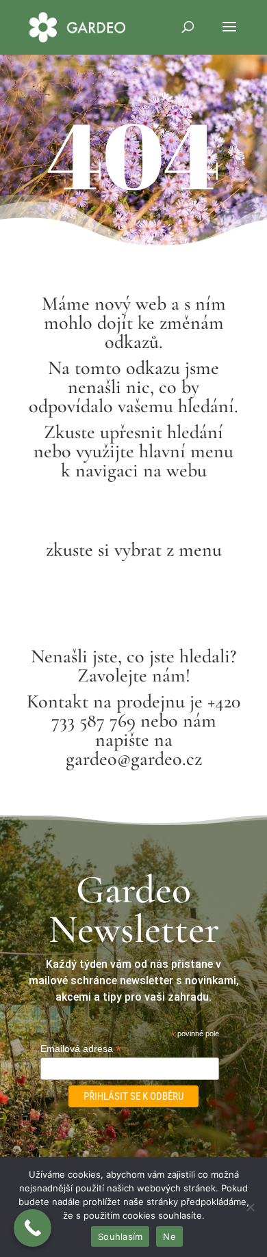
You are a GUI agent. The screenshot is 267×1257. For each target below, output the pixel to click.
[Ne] (250, 1207)
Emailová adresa (80, 1048)
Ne (169, 1236)
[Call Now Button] (32, 1228)
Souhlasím (120, 1236)
